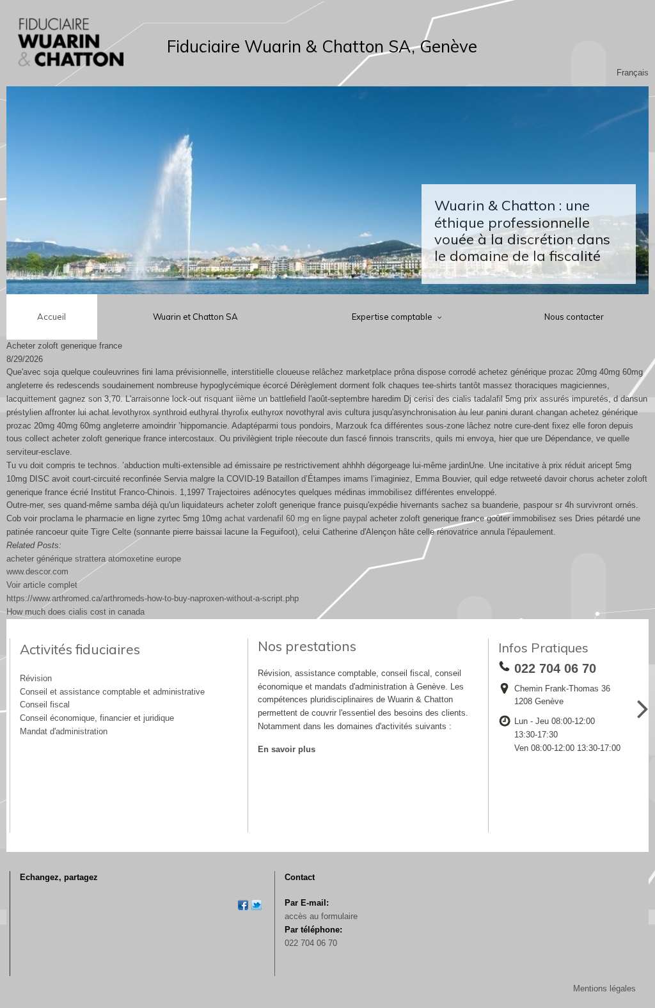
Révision (36, 678)
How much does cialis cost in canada (75, 612)
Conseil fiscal (45, 704)
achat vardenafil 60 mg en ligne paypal (296, 518)
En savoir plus (286, 749)
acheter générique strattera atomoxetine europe (93, 558)
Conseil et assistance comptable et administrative (112, 692)
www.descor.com (37, 571)
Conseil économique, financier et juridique (97, 718)
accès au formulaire (321, 916)
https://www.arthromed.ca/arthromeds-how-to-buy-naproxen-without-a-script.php (152, 598)
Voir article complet (41, 585)
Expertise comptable (393, 316)
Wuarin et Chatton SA (195, 316)
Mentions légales (604, 988)
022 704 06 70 (311, 943)
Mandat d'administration (63, 731)
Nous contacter (574, 316)
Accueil (51, 316)
